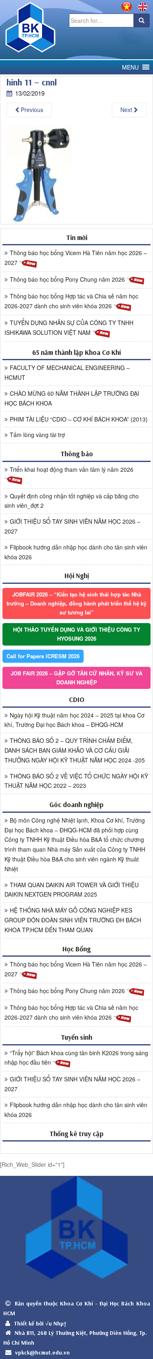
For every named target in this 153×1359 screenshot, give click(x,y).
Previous (31, 109)
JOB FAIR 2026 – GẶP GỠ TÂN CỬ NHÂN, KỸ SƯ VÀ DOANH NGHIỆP (76, 677)
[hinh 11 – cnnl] (40, 173)
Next (127, 109)
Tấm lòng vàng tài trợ (37, 435)
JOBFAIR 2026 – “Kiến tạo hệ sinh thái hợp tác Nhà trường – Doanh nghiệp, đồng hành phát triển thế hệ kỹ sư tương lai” (76, 603)
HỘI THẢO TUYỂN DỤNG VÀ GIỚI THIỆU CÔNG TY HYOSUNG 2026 (76, 634)
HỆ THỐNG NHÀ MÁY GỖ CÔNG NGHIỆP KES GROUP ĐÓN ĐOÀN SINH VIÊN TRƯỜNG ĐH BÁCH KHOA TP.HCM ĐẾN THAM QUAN (72, 920)
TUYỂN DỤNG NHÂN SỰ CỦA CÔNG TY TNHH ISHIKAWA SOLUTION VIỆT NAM (68, 327)
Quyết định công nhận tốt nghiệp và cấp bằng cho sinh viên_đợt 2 (71, 501)
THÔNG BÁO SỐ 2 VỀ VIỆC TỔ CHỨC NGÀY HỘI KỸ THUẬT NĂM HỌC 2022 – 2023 (76, 781)
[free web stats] (76, 1147)
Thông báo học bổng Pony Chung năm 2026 (68, 279)
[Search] (141, 20)
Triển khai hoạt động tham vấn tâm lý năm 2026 (71, 469)
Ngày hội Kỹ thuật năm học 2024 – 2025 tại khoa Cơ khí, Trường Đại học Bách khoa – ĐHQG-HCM (74, 720)
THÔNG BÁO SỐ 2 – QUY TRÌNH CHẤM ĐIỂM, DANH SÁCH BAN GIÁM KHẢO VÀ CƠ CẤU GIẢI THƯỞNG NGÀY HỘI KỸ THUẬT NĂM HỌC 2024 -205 (74, 750)
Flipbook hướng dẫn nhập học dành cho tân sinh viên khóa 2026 (75, 552)
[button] (130, 67)
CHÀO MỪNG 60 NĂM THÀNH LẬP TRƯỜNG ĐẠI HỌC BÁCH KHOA (71, 398)
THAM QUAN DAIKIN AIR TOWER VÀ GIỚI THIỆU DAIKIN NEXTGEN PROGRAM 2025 (71, 890)
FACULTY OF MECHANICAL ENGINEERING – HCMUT (67, 372)
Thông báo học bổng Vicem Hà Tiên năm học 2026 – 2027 (75, 258)
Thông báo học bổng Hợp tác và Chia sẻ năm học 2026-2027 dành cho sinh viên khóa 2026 (71, 301)
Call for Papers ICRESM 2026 (43, 656)
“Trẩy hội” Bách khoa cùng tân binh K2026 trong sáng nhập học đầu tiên (76, 1058)
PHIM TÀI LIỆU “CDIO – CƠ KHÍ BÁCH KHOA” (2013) (79, 419)
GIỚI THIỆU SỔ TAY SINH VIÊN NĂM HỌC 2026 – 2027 (72, 526)
